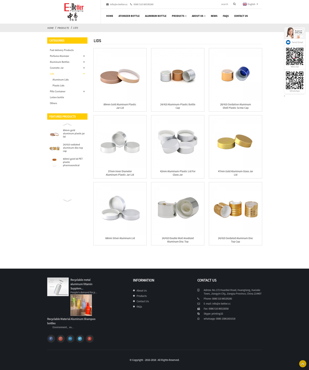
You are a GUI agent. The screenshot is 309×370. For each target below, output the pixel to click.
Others (53, 103)
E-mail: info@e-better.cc (217, 303)
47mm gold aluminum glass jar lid (235, 173)
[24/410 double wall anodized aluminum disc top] (178, 209)
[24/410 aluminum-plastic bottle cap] (178, 75)
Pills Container (57, 91)
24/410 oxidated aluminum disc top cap (73, 148)
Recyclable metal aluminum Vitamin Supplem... (81, 284)
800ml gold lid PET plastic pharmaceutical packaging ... (73, 162)
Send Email (297, 42)
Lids (75, 27)
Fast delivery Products (62, 50)
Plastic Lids (58, 85)
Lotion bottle (57, 97)
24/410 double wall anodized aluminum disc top (178, 239)
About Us (197, 16)
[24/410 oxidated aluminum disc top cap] (235, 209)
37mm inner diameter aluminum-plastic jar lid (120, 173)
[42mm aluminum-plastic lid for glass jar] (178, 142)
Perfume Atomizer (59, 56)
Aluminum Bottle (155, 16)
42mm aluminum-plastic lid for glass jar (177, 173)
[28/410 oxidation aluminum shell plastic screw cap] (235, 75)
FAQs (226, 16)
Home (109, 16)
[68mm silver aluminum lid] (120, 209)
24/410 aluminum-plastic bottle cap (177, 106)
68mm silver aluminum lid (120, 238)
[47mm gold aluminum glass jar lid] (235, 142)
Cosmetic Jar (57, 67)
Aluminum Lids (61, 79)
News (214, 16)
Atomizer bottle (129, 16)
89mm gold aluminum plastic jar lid (74, 133)
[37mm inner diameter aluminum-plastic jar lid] (120, 142)
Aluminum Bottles (59, 61)
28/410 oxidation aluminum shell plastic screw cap (235, 106)
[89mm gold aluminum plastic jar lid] (120, 75)
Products (178, 16)
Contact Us (241, 16)
